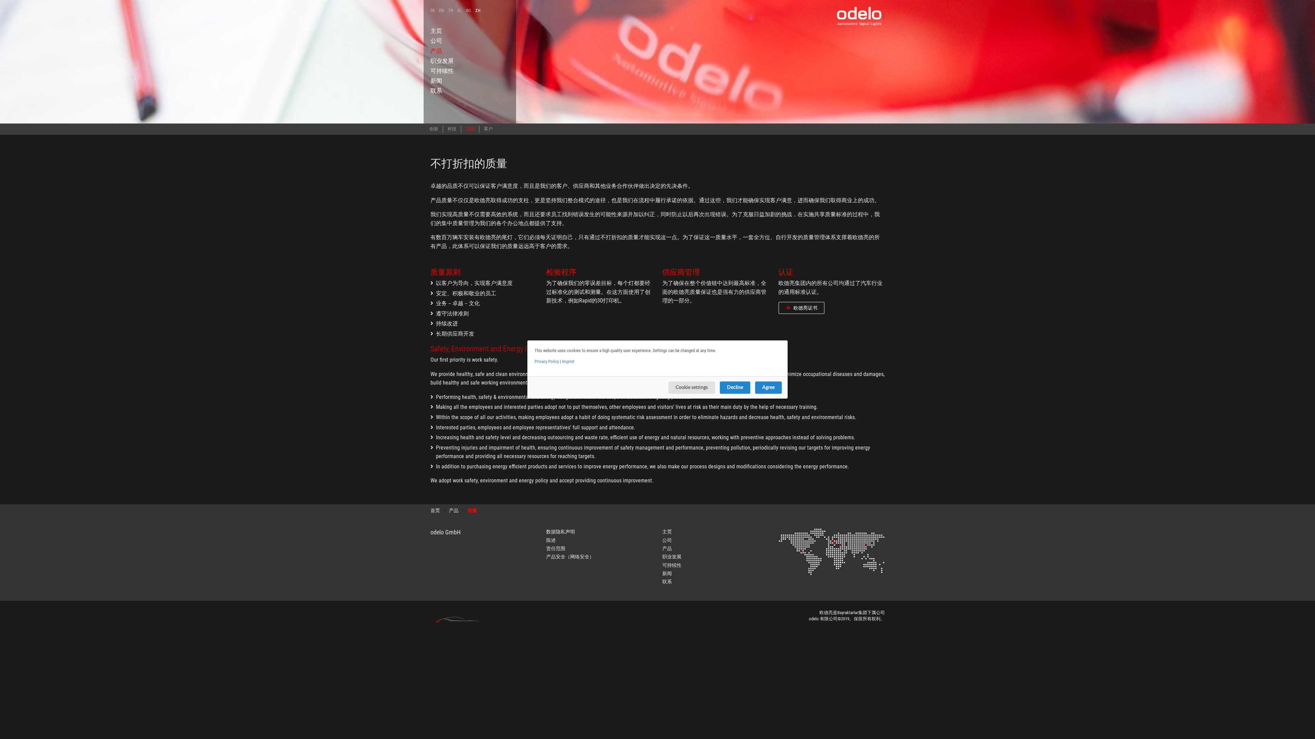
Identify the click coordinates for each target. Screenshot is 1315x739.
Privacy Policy (547, 361)
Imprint (568, 361)
